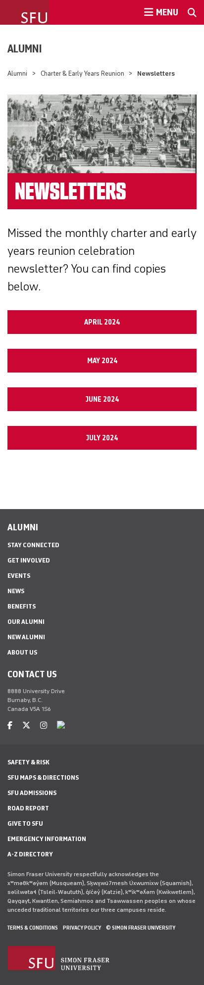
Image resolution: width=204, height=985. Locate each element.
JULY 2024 (102, 437)
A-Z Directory (30, 854)
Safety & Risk (28, 762)
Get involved (28, 560)
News (15, 591)
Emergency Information (46, 839)
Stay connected (33, 545)
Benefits (21, 606)
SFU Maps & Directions (43, 777)
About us (22, 652)
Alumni (24, 48)
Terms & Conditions (32, 927)
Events (18, 575)
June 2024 (102, 399)
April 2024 (102, 322)
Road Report (28, 808)
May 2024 (102, 360)
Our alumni (26, 621)
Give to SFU (25, 823)
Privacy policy (82, 927)
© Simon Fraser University (140, 927)
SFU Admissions (31, 793)
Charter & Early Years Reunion (82, 73)
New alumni (26, 637)
